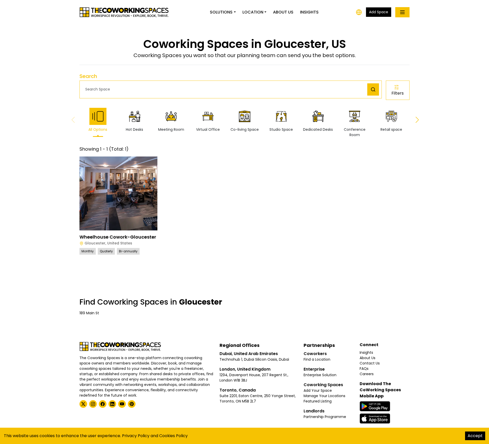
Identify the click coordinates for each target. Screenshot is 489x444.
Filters (397, 93)
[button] (224, 89)
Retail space (391, 129)
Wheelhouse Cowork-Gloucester (117, 237)
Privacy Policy (136, 436)
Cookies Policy (173, 436)
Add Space (378, 12)
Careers (367, 373)
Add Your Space (318, 390)
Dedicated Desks (318, 129)
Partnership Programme (325, 416)
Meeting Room (171, 129)
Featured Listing (318, 401)
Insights (309, 12)
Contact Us (370, 363)
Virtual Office (208, 129)
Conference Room (354, 132)
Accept (475, 436)
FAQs (364, 368)
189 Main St (89, 313)
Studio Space (281, 129)
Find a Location (317, 359)
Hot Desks (134, 129)
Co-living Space (244, 129)
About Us (283, 12)
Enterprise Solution (320, 374)
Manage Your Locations (324, 395)
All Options (97, 129)
